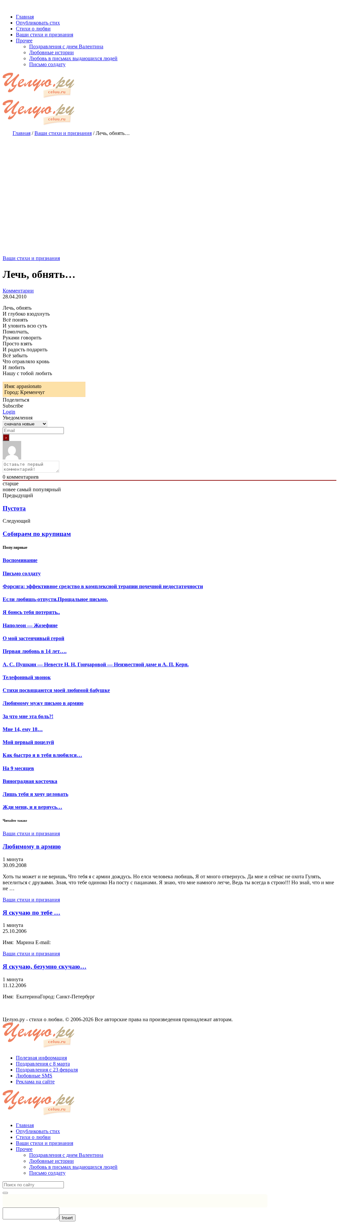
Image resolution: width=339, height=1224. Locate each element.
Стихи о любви (33, 1137)
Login (9, 412)
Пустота (14, 508)
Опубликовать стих (38, 1131)
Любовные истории (51, 1161)
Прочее (24, 1149)
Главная (25, 1125)
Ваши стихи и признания (31, 258)
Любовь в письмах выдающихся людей (73, 1167)
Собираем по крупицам (37, 533)
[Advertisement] (169, 189)
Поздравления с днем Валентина (66, 1155)
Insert (67, 1217)
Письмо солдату (47, 1173)
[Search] (5, 1193)
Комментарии (18, 290)
